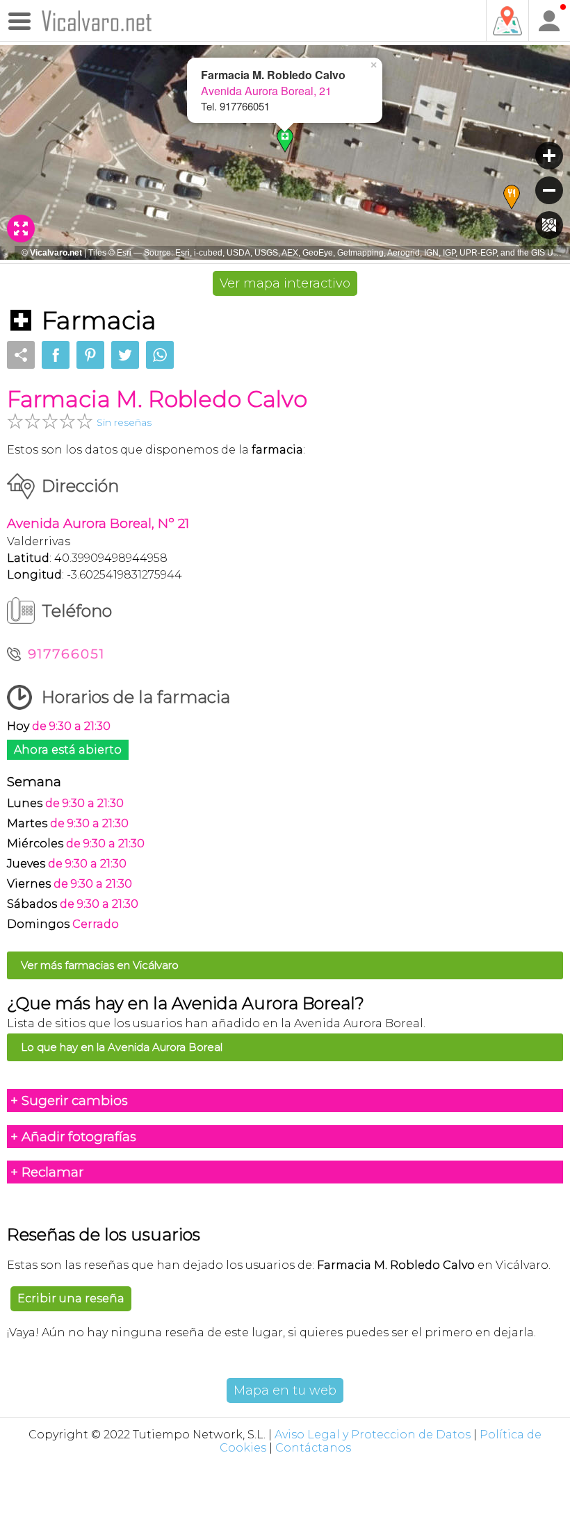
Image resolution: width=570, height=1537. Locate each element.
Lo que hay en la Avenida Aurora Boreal (121, 1047)
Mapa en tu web (285, 1390)
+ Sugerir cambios (69, 1100)
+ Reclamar (46, 1172)
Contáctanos (313, 1447)
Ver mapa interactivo (285, 283)
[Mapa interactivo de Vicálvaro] (507, 21)
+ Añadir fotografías (73, 1137)
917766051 (66, 654)
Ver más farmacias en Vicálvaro (100, 965)
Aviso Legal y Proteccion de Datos (373, 1434)
